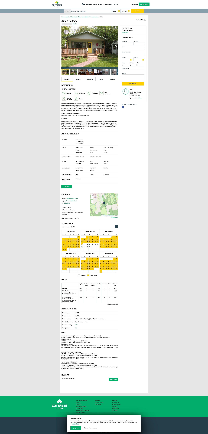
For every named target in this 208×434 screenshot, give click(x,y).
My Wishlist (114, 410)
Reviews (112, 79)
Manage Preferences (90, 428)
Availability (90, 79)
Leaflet (103, 215)
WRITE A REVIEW (113, 379)
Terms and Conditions (81, 406)
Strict (76, 325)
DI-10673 (101, 17)
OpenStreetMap (110, 215)
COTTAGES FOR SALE (107, 4)
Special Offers (115, 408)
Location (78, 79)
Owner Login (98, 404)
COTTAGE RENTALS (97, 4)
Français (83, 412)
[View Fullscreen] (92, 201)
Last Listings (115, 406)
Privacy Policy (79, 408)
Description (67, 79)
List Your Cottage (99, 402)
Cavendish (67, 203)
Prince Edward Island (72, 198)
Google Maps (114, 217)
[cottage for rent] (57, 7)
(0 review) (75, 24)
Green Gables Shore (71, 201)
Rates (101, 79)
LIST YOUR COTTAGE (144, 4)
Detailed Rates (125, 32)
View (76, 328)
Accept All (76, 428)
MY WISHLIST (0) (88, 4)
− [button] (92, 198)
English (78, 412)
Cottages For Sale (116, 404)
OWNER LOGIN (134, 4)
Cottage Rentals (115, 402)
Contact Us (78, 404)
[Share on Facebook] (123, 108)
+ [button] (92, 195)
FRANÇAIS (116, 4)
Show (140, 98)
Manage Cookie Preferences (82, 410)
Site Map (78, 402)
